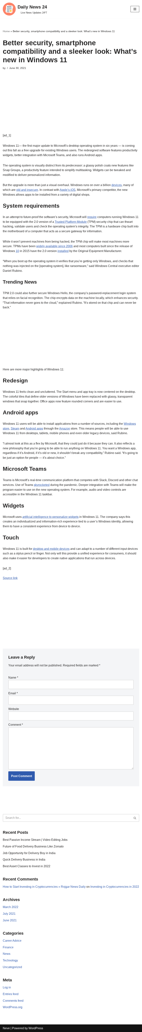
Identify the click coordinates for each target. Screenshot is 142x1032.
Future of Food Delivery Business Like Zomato (33, 846)
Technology (10, 960)
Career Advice (12, 940)
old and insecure (27, 189)
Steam (15, 428)
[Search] (135, 818)
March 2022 (10, 907)
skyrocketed (42, 484)
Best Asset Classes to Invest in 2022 (26, 866)
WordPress (35, 1028)
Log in (7, 987)
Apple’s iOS (67, 189)
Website (13, 709)
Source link (10, 578)
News (6, 953)
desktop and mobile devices (51, 548)
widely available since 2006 (54, 246)
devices (116, 185)
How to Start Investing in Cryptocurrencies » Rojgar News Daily (44, 886)
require (92, 217)
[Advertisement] (71, 107)
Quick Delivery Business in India (24, 859)
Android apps (34, 428)
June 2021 (10, 920)
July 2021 (9, 913)
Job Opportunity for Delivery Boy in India (29, 853)
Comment (15, 724)
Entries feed (10, 994)
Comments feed (13, 1000)
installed (63, 251)
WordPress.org (12, 1007)
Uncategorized (12, 967)
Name (13, 677)
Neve (6, 1028)
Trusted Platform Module (71, 221)
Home (6, 31)
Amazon (64, 428)
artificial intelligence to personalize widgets (50, 516)
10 (17, 251)
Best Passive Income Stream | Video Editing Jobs (35, 839)
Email (13, 693)
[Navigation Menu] (135, 9)
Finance (8, 947)
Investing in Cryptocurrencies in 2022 (114, 886)
